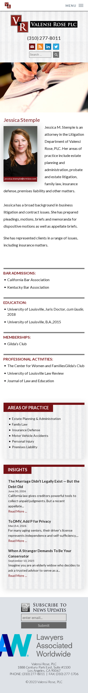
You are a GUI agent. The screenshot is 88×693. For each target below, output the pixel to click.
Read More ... (17, 511)
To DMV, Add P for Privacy (29, 521)
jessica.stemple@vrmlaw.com (20, 178)
